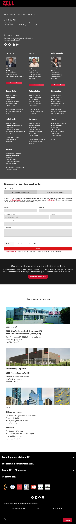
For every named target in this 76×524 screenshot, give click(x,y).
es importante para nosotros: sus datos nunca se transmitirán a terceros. (32, 251)
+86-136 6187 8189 (56, 135)
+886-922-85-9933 (11, 163)
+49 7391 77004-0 (9, 25)
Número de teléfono (10, 221)
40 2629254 (34, 105)
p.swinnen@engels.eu (57, 103)
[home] (8, 4)
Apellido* (42, 207)
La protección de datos (11, 251)
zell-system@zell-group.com (17, 421)
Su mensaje (7, 227)
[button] (71, 4)
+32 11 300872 (55, 105)
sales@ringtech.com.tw (13, 161)
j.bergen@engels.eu (35, 103)
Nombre (6, 207)
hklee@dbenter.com (12, 103)
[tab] (20, 192)
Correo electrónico (9, 214)
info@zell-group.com (10, 23)
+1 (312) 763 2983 (12, 423)
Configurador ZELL (15, 200)
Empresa (52, 214)
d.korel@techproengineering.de (15, 131)
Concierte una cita (14, 82)
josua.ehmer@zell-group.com (15, 76)
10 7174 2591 (11, 105)
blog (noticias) (15, 40)
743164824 (34, 135)
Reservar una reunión (38, 277)
